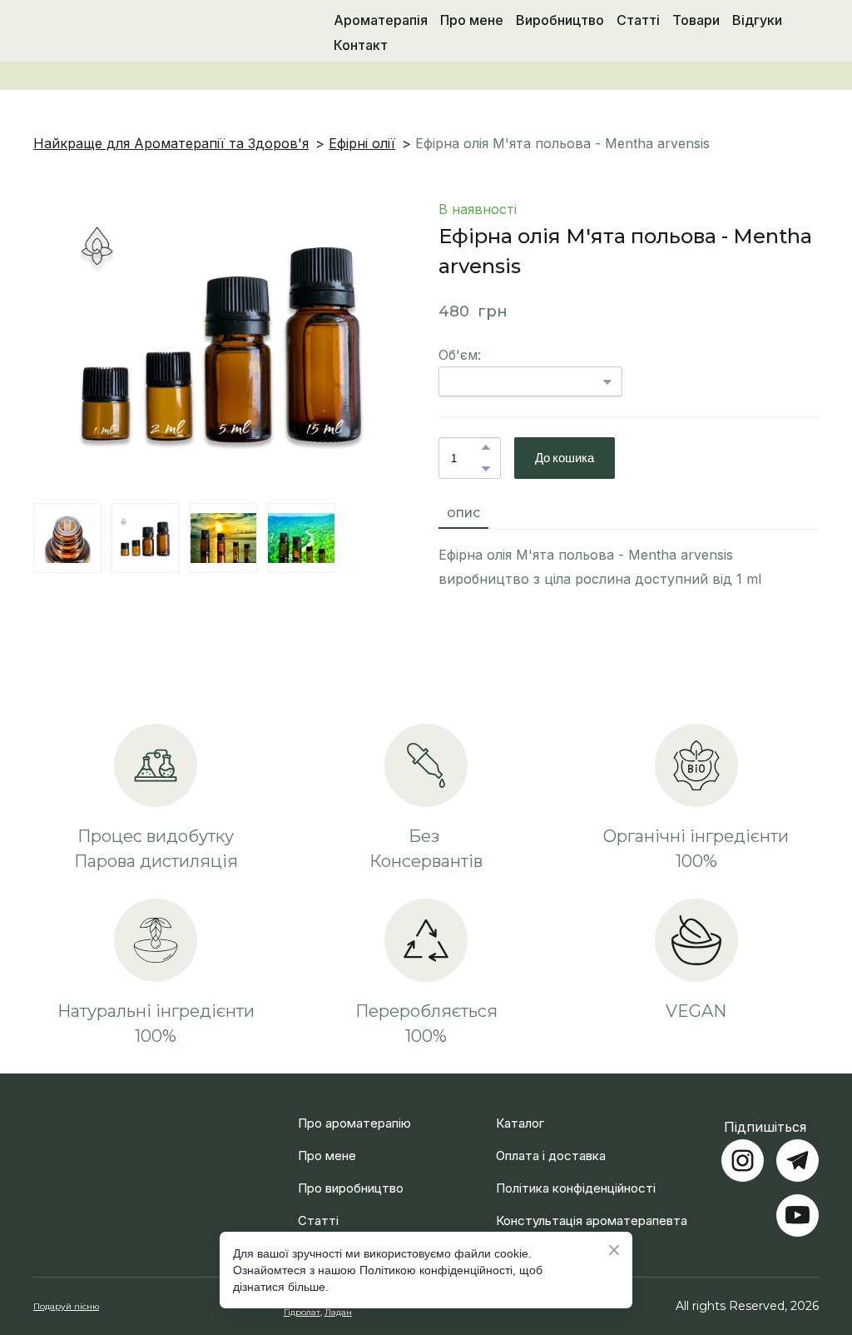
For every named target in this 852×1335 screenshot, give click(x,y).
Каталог (520, 1103)
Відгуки (757, 20)
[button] (486, 447)
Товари (696, 20)
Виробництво (560, 20)
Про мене (471, 20)
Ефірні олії (362, 143)
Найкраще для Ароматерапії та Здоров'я (171, 143)
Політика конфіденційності (576, 1168)
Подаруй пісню (66, 1286)
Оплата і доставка (551, 1135)
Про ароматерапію (354, 1103)
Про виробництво (351, 1168)
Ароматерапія (381, 20)
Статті (638, 20)
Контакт (361, 45)
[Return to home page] (117, 32)
